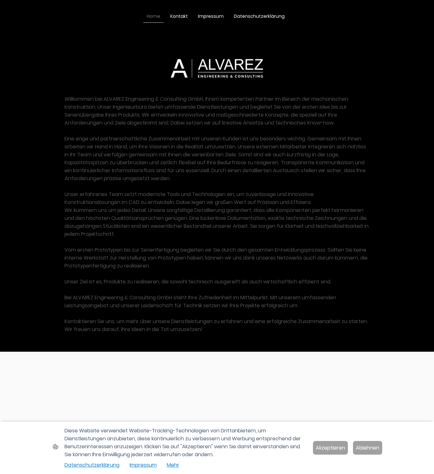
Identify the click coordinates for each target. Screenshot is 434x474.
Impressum (143, 465)
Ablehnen (367, 447)
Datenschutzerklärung (91, 465)
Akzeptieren (330, 447)
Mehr (173, 465)
